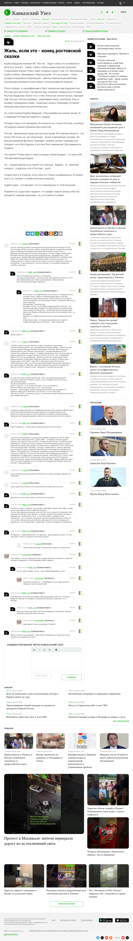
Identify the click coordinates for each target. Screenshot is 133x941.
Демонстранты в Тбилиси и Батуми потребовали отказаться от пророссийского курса (108, 231)
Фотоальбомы (88, 3)
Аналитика (35, 3)
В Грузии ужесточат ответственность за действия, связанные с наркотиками (110, 63)
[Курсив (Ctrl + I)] (39, 649)
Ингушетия (111, 19)
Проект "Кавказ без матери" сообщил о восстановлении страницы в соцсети (104, 323)
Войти (123, 12)
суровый (25, 406)
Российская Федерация (95, 23)
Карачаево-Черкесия (41, 23)
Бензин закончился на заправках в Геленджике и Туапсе (49, 757)
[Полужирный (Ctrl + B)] (33, 649)
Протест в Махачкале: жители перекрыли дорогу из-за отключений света (38, 840)
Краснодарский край (59, 23)
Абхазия (8, 19)
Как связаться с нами (68, 920)
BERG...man (33, 272)
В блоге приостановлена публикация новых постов (109, 47)
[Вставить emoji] (56, 649)
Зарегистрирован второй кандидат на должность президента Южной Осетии (30, 707)
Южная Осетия (65, 27)
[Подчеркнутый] (44, 649)
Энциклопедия (49, 3)
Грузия (93, 19)
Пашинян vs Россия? (56, 31)
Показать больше (66, 904)
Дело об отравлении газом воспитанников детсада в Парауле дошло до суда (32, 695)
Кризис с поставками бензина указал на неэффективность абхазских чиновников (105, 369)
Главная (7, 36)
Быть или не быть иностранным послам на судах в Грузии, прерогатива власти (111, 87)
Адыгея (25, 19)
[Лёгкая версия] (120, 3)
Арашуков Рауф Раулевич (103, 463)
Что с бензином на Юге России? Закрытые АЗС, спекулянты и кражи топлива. (107, 893)
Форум (61, 3)
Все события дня (121, 721)
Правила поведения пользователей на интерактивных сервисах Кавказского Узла (58, 931)
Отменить (71, 677)
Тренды (24, 3)
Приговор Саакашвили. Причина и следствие (113, 55)
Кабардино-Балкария (13, 23)
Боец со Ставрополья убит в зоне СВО (88, 705)
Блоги (69, 3)
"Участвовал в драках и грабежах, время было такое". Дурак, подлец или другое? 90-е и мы (112, 79)
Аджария (16, 19)
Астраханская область (59, 19)
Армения (45, 19)
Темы (16, 3)
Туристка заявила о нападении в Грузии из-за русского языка (20, 892)
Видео (77, 3)
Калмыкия (27, 23)
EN (128, 3)
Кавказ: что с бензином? (17, 31)
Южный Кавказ (79, 27)
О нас (53, 920)
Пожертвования (87, 920)
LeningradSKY (27, 555)
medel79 (25, 244)
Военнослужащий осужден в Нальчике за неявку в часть (97, 716)
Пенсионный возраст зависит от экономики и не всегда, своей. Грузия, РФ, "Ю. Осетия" (111, 71)
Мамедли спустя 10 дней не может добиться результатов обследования (114, 757)
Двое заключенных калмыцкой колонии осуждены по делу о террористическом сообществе (105, 179)
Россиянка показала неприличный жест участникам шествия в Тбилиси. (66, 892)
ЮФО (89, 27)
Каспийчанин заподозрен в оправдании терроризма (94, 693)
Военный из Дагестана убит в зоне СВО (26, 716)
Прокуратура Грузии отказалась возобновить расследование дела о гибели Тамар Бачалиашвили (107, 127)
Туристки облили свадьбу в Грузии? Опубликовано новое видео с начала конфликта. (105, 811)
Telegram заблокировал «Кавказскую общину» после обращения (105, 853)
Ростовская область (113, 23)
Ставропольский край (41, 27)
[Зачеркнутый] (49, 649)
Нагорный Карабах (76, 23)
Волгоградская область (79, 19)
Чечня (54, 27)
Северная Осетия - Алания (15, 27)
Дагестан (101, 19)
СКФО (29, 27)
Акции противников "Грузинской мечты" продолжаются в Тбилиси (107, 276)
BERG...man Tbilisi (44, 36)
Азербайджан (35, 19)
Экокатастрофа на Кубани (96, 31)
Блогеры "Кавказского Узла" (24, 36)
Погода (100, 3)
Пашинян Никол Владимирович (106, 432)
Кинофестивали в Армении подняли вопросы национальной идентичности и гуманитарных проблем (82, 761)
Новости (8, 3)
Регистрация (41, 676)
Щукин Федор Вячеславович (104, 493)
